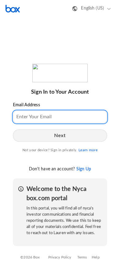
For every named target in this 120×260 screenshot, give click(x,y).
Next (60, 135)
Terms (82, 257)
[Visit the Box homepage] (12, 9)
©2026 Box (30, 257)
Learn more (88, 150)
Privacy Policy (59, 257)
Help (96, 257)
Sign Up (83, 169)
